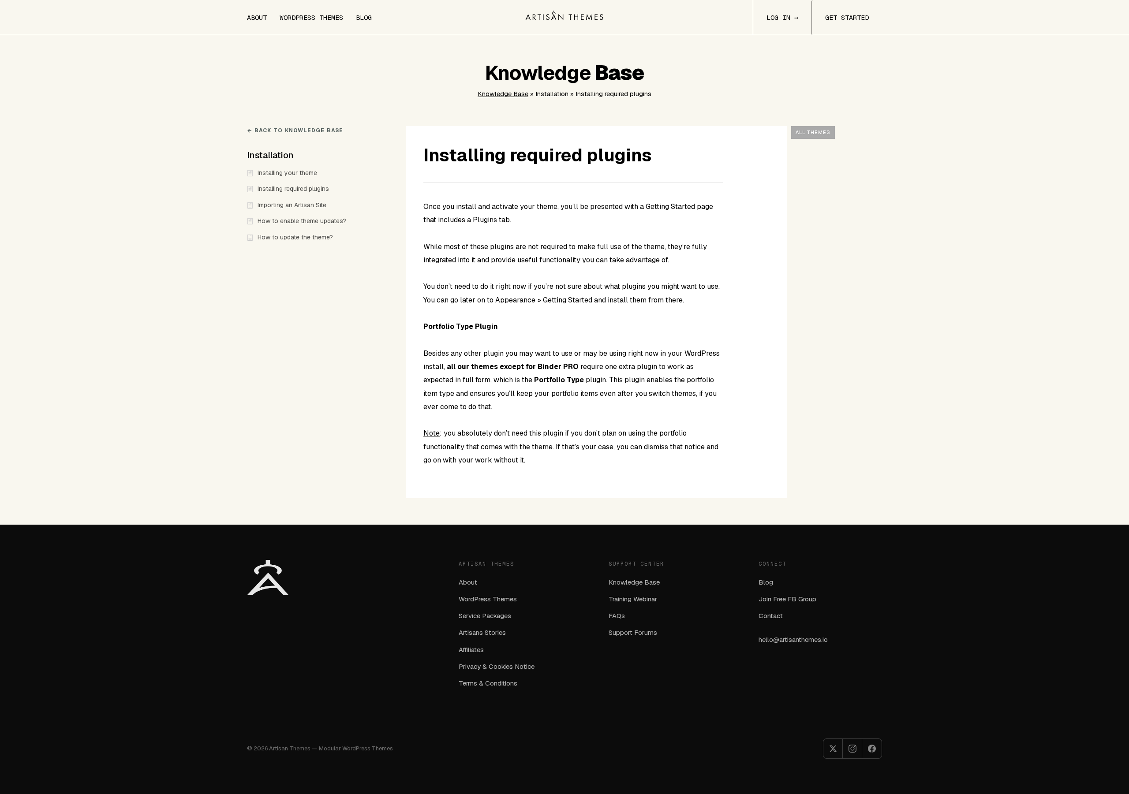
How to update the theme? (295, 237)
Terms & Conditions (488, 683)
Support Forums (633, 632)
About (257, 17)
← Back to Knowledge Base (295, 130)
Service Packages (485, 615)
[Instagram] (852, 748)
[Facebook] (872, 748)
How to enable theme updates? (302, 221)
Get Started (847, 17)
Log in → (782, 17)
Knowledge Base (503, 94)
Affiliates (471, 649)
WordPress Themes (311, 17)
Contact (771, 615)
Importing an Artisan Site (292, 205)
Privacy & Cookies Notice (497, 666)
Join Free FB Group (787, 599)
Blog (364, 17)
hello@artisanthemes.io (793, 639)
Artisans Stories (482, 632)
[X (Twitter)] (833, 748)
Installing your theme (287, 173)
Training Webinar (633, 599)
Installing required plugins (293, 189)
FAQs (617, 615)
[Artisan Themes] (564, 15)
